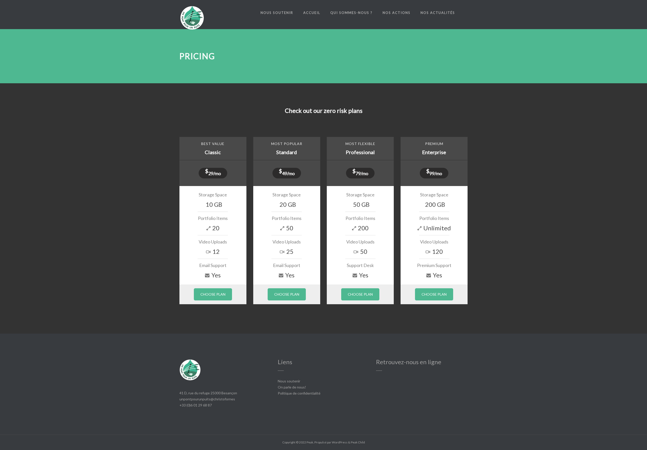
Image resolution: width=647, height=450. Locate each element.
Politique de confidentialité (299, 393)
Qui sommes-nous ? (351, 13)
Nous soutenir (277, 13)
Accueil (311, 13)
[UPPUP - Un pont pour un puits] (192, 19)
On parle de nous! (292, 387)
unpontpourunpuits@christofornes (207, 399)
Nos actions (396, 13)
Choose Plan (212, 294)
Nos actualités (438, 13)
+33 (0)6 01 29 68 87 (195, 405)
